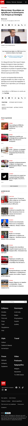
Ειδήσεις (8, 2)
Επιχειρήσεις (18, 318)
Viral (2, 330)
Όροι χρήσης (4, 398)
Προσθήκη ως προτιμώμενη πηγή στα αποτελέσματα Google (15, 56)
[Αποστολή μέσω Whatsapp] (15, 25)
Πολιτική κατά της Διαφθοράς (8, 404)
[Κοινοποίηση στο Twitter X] (5, 25)
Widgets (16, 368)
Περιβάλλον (5, 327)
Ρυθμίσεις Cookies (5, 401)
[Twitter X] (19, 387)
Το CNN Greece (19, 375)
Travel (16, 338)
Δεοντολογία (12, 398)
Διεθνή (16, 324)
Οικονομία (19, 2)
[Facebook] (16, 387)
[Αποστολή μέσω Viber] (12, 25)
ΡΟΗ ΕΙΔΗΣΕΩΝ (6, 118)
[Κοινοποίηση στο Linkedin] (18, 25)
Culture (3, 342)
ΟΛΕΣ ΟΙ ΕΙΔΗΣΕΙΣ (14, 186)
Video (16, 356)
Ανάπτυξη (17, 312)
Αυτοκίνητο (5, 348)
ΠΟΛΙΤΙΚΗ (4, 7)
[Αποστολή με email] (25, 25)
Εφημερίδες (19, 365)
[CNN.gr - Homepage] (2, 2)
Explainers (4, 366)
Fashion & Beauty (6, 345)
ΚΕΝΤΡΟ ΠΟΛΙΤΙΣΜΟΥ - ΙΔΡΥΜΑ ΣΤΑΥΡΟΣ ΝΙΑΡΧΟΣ (12, 108)
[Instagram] (2, 390)
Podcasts (18, 361)
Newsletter (17, 372)
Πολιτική (14, 2)
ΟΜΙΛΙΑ (3, 105)
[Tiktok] (23, 387)
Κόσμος (3, 315)
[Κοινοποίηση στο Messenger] (9, 25)
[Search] (25, 302)
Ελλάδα (3, 312)
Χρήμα (16, 315)
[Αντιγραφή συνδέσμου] (21, 25)
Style (3, 338)
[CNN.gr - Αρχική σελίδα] (3, 383)
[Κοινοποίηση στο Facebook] (2, 25)
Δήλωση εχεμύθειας (17, 401)
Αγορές (16, 321)
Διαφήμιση (3, 407)
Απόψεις (4, 363)
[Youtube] (6, 390)
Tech (2, 324)
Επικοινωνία (21, 404)
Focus (3, 356)
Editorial (3, 360)
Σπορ (3, 321)
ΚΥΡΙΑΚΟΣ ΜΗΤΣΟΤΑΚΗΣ (15, 102)
